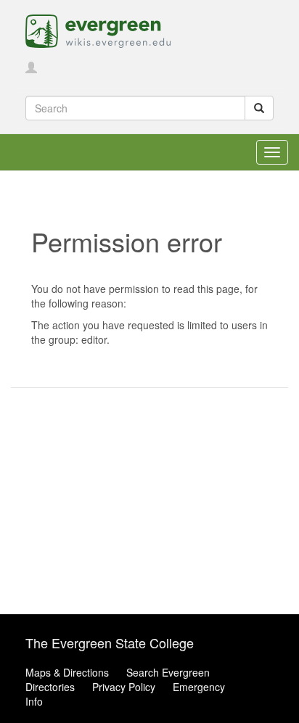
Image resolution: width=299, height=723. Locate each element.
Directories (50, 686)
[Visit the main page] (98, 29)
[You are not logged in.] (31, 68)
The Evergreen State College (109, 642)
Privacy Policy (123, 686)
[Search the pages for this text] (259, 108)
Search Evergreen (168, 672)
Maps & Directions (67, 672)
